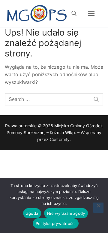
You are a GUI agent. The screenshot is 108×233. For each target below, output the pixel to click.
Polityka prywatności (56, 223)
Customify (60, 139)
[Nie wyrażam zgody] (98, 208)
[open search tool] (74, 13)
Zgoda (32, 213)
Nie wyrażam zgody (66, 213)
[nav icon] (91, 13)
